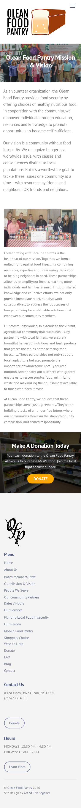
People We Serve (16, 590)
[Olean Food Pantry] (36, 38)
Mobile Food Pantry (18, 631)
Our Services (13, 610)
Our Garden (12, 624)
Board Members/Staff (19, 577)
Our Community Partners (22, 597)
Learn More (17, 767)
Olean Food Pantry (19, 788)
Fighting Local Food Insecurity (26, 617)
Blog (7, 664)
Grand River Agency (37, 793)
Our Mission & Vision (19, 583)
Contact (9, 670)
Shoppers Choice (16, 637)
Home (8, 562)
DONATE (40, 478)
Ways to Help (13, 644)
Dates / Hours (14, 603)
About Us (10, 569)
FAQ (7, 657)
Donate (9, 650)
